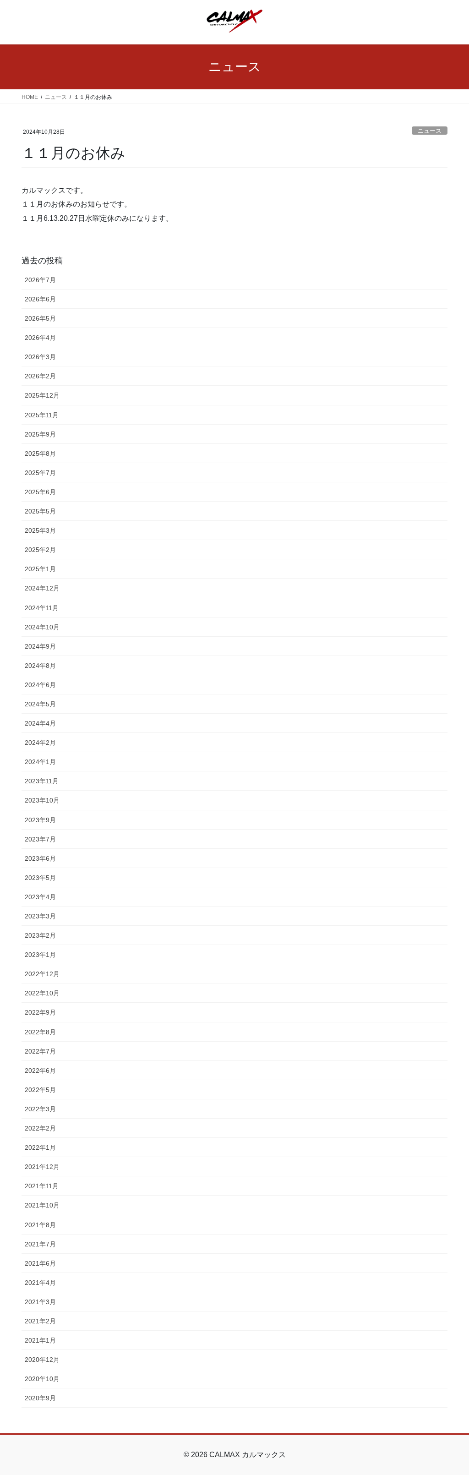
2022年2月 (40, 1128)
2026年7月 (40, 280)
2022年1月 (40, 1147)
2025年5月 (40, 511)
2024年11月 (42, 608)
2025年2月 (40, 549)
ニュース (430, 130)
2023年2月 (40, 935)
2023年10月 (42, 800)
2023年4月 (40, 897)
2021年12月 (42, 1166)
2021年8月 (40, 1225)
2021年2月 (40, 1321)
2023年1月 (40, 954)
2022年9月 (40, 1012)
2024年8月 (40, 665)
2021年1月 (40, 1340)
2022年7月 (40, 1051)
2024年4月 (40, 723)
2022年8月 (40, 1032)
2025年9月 (40, 434)
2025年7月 (40, 472)
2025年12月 (42, 395)
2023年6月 (40, 858)
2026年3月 (40, 357)
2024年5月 (40, 704)
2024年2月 (40, 742)
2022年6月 (40, 1070)
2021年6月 (40, 1263)
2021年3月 (40, 1302)
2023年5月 (40, 877)
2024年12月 (42, 588)
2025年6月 (40, 492)
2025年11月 (42, 415)
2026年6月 (40, 299)
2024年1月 (40, 761)
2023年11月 (42, 781)
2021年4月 (40, 1282)
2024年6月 (40, 684)
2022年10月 (42, 993)
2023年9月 (40, 820)
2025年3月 (40, 530)
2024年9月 (40, 646)
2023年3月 (40, 916)
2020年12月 (42, 1359)
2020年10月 (42, 1378)
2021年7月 (40, 1244)
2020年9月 (40, 1398)
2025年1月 (40, 569)
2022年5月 (40, 1089)
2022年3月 (40, 1109)
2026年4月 (40, 337)
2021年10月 (42, 1205)
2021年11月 (42, 1186)
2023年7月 (40, 839)
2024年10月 (42, 627)
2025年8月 (40, 453)
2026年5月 (40, 318)
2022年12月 (42, 974)
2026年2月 (40, 376)
